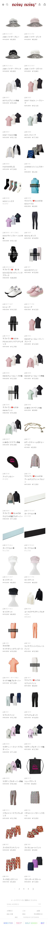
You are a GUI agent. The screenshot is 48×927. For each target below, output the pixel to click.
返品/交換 (10, 914)
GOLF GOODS (31, 923)
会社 (16, 917)
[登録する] (39, 904)
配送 (24, 914)
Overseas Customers (31, 917)
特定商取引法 (38, 914)
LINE (24, 911)
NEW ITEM (8, 923)
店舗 (38, 911)
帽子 (43, 923)
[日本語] (4, 4)
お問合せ (10, 911)
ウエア (19, 923)
